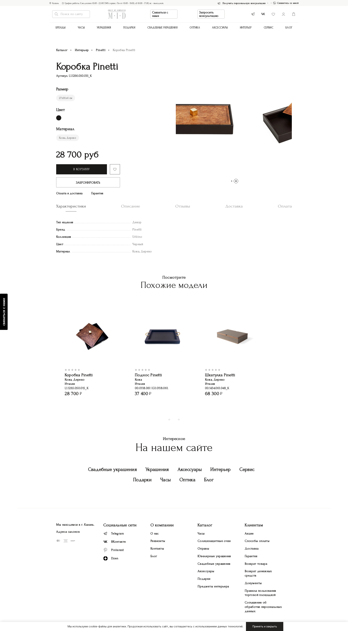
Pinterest (117, 550)
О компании (162, 525)
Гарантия (97, 193)
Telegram (117, 533)
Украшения (104, 27)
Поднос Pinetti (148, 374)
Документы (253, 583)
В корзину (81, 169)
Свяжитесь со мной (288, 3)
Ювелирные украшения (214, 556)
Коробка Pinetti (79, 374)
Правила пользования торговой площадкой (260, 593)
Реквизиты (157, 541)
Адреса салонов (68, 531)
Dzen (114, 558)
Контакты (157, 548)
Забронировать (88, 182)
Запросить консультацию (208, 14)
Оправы (203, 548)
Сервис (268, 27)
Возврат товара (256, 563)
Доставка (251, 548)
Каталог (62, 50)
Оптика (195, 27)
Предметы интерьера (213, 586)
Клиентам (254, 525)
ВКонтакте (118, 541)
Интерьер (246, 27)
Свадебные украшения (162, 27)
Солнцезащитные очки (214, 541)
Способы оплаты (257, 541)
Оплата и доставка (69, 193)
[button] (179, 119)
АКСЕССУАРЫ (220, 27)
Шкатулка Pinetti (220, 374)
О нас (154, 533)
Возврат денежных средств (258, 573)
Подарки (129, 27)
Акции (249, 533)
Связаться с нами (160, 14)
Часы (81, 27)
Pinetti (100, 50)
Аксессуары (190, 469)
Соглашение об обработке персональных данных (263, 607)
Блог (288, 27)
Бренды (61, 27)
